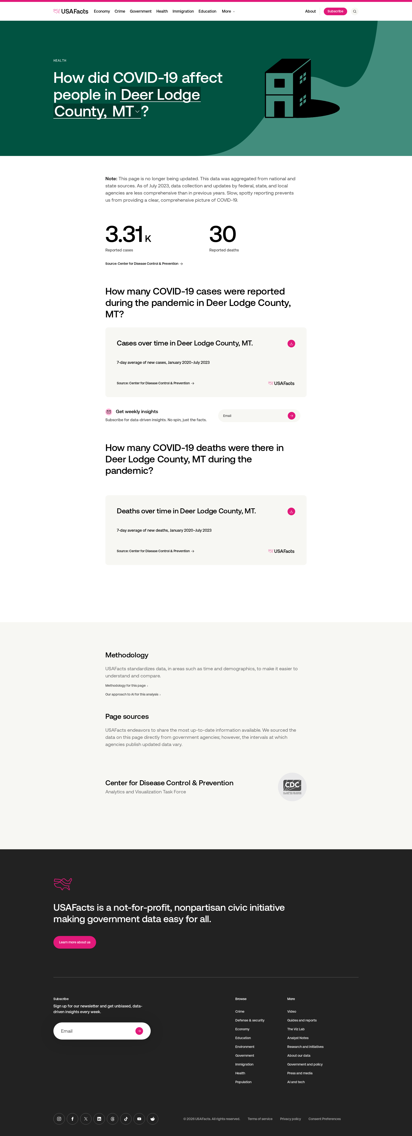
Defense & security (249, 1020)
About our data (298, 1055)
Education (207, 11)
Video (291, 1011)
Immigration (183, 11)
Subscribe (335, 11)
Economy (102, 11)
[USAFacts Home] (70, 11)
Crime (120, 11)
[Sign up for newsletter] (291, 416)
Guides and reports (302, 1020)
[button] (127, 102)
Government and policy (305, 1064)
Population (243, 1082)
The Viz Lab (296, 1029)
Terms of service (260, 1119)
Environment (244, 1047)
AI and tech (296, 1082)
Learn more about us (74, 942)
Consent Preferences (325, 1119)
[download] (291, 343)
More (226, 11)
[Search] (355, 11)
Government (141, 11)
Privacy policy (290, 1119)
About (310, 11)
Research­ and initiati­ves (305, 1047)
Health (162, 11)
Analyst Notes (298, 1038)
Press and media (300, 1073)
